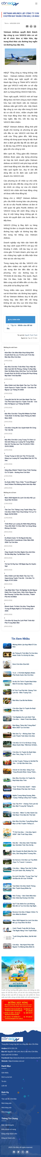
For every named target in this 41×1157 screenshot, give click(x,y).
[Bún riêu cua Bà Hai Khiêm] (7, 701)
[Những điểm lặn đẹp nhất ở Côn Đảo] (7, 646)
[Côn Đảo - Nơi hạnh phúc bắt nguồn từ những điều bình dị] (7, 946)
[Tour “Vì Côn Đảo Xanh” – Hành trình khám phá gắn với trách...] (7, 788)
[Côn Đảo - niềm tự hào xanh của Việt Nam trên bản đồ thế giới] (7, 814)
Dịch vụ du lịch (6, 1077)
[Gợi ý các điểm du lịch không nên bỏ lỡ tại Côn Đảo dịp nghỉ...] (7, 905)
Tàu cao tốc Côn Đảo (9, 1099)
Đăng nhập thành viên (9, 1134)
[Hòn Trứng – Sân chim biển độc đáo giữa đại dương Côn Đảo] (7, 897)
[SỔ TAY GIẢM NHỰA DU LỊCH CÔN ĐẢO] (20, 972)
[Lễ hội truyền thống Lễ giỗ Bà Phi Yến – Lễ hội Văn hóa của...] (7, 762)
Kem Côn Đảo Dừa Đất (21, 664)
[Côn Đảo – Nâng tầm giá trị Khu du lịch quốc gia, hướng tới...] (7, 869)
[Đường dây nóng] (20, 1010)
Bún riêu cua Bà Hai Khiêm (22, 700)
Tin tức (3, 1081)
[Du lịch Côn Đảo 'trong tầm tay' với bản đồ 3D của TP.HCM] (7, 878)
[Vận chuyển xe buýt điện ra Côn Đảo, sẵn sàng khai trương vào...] (7, 853)
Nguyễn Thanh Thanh (31, 335)
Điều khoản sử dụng (8, 1129)
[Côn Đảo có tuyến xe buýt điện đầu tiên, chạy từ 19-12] (7, 753)
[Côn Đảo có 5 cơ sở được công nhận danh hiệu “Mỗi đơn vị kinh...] (7, 744)
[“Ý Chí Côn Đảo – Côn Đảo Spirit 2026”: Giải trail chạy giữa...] (7, 833)
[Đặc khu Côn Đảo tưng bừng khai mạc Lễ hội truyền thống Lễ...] (7, 823)
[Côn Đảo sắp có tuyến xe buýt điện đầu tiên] (7, 710)
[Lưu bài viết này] (35, 26)
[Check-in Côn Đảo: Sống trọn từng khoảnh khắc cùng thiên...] (7, 771)
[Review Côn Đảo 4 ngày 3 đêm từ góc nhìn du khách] (7, 913)
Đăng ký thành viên (8, 1138)
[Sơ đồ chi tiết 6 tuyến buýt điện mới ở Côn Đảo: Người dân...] (7, 683)
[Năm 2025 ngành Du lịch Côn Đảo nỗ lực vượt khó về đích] (7, 922)
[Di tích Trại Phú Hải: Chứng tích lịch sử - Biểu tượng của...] (7, 692)
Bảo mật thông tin (7, 1125)
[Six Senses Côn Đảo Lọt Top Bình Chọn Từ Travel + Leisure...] (7, 861)
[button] (8, 325)
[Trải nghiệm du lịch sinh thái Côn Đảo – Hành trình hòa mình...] (7, 718)
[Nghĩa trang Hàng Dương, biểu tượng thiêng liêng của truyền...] (7, 797)
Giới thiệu (4, 1073)
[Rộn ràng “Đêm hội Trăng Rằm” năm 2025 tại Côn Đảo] (7, 727)
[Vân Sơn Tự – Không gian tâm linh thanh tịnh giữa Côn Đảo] (7, 735)
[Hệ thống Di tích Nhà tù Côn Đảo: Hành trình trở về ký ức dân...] (7, 654)
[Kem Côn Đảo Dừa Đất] (7, 664)
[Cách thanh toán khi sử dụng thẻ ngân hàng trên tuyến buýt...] (7, 930)
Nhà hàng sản (6, 1103)
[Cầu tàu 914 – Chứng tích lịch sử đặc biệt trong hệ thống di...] (7, 805)
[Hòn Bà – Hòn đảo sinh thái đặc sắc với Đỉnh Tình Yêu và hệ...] (7, 844)
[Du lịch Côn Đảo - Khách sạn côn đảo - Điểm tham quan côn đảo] (11, 3)
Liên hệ (4, 1086)
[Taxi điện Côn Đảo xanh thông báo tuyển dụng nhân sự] (7, 887)
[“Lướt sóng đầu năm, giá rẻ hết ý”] (7, 938)
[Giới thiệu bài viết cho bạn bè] (27, 26)
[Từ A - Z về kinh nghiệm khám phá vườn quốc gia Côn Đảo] (7, 674)
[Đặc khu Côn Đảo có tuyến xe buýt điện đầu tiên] (7, 779)
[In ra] (31, 26)
